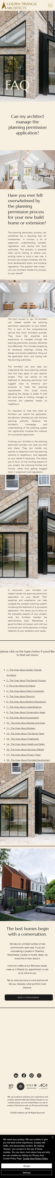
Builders (31, 728)
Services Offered (35, 749)
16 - (8, 749)
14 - (8, 744)
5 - (8, 696)
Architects (30, 685)
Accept (26, 1165)
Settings (27, 1172)
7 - (8, 707)
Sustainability (32, 717)
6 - (8, 701)
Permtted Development (38, 760)
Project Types (33, 754)
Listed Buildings (34, 707)
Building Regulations (36, 701)
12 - (8, 733)
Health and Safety (36, 744)
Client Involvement (35, 691)
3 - (7, 685)
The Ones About (18, 680)
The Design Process (36, 680)
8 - (8, 712)
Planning (30, 696)
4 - (8, 691)
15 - (8, 760)
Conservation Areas (35, 712)
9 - (8, 717)
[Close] (50, 1139)
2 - (8, 680)
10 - (8, 723)
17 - (8, 754)
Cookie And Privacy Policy (35, 1158)
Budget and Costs (36, 723)
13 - (8, 739)
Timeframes (33, 739)
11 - (8, 728)
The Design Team (35, 733)
